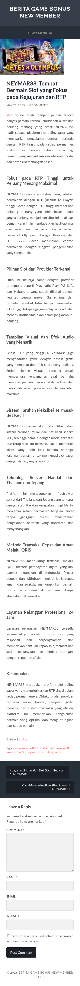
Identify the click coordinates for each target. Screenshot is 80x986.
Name (11, 877)
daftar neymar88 (24, 748)
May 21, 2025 (15, 105)
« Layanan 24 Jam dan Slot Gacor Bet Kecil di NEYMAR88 (37, 772)
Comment (15, 829)
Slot (24, 739)
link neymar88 (15, 752)
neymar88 (33, 752)
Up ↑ (41, 977)
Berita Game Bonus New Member (40, 12)
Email (12, 896)
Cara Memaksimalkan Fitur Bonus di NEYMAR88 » (46, 787)
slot (9, 115)
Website (13, 916)
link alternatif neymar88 (53, 748)
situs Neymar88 (51, 752)
